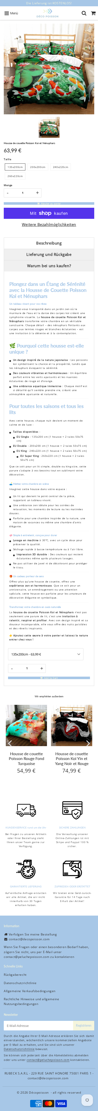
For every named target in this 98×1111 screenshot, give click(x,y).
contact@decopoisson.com (29, 939)
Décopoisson (39, 1092)
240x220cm (60, 167)
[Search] (84, 13)
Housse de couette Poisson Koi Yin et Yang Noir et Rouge (71, 758)
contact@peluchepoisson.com (27, 957)
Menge (8, 185)
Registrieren (83, 1025)
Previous (10, 743)
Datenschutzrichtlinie (20, 983)
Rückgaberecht (15, 975)
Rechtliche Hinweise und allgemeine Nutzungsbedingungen (31, 1001)
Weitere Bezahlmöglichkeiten (49, 224)
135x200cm (15, 167)
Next (88, 743)
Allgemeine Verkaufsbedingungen (30, 991)
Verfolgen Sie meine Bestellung (33, 934)
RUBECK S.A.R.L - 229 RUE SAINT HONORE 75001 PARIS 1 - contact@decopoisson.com (49, 1075)
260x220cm (15, 176)
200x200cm (37, 167)
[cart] (93, 13)
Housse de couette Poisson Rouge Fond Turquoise (26, 758)
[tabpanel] (49, 127)
